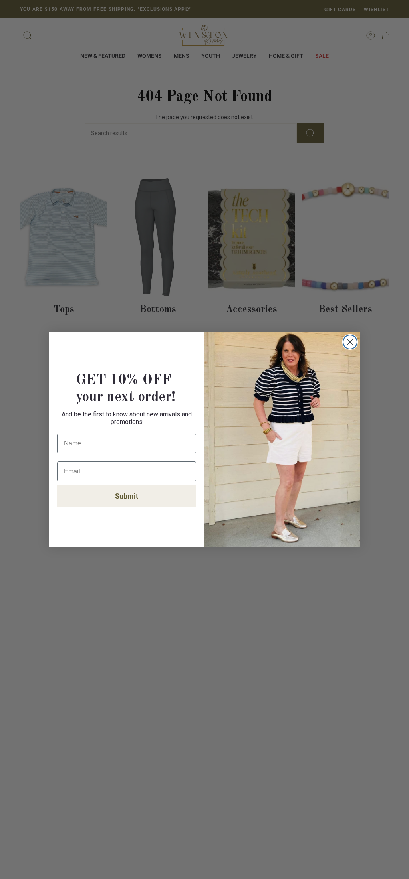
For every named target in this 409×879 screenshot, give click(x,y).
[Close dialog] (350, 342)
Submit (126, 496)
